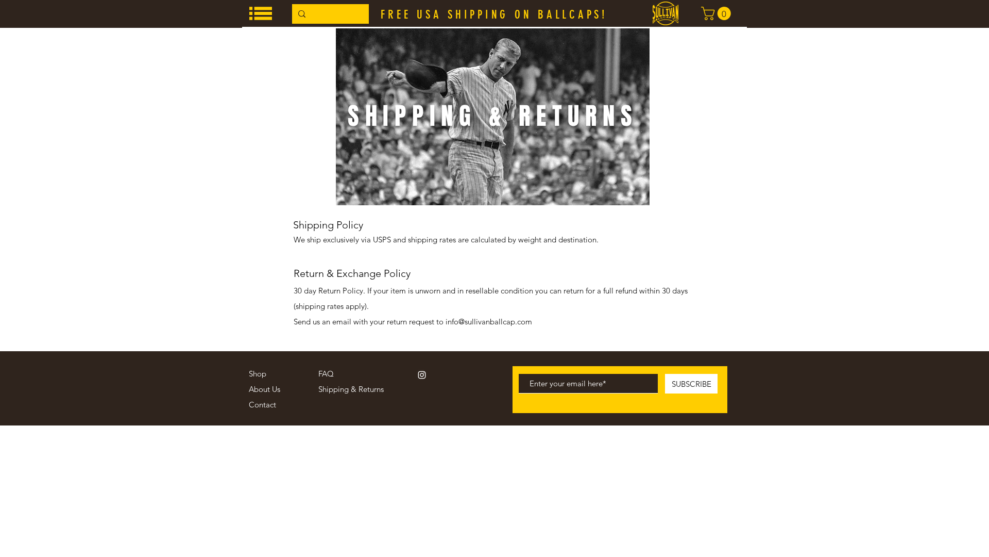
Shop (257, 374)
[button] (260, 13)
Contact (262, 404)
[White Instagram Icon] (422, 375)
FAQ (326, 374)
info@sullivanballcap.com (489, 321)
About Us (264, 389)
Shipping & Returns (351, 389)
